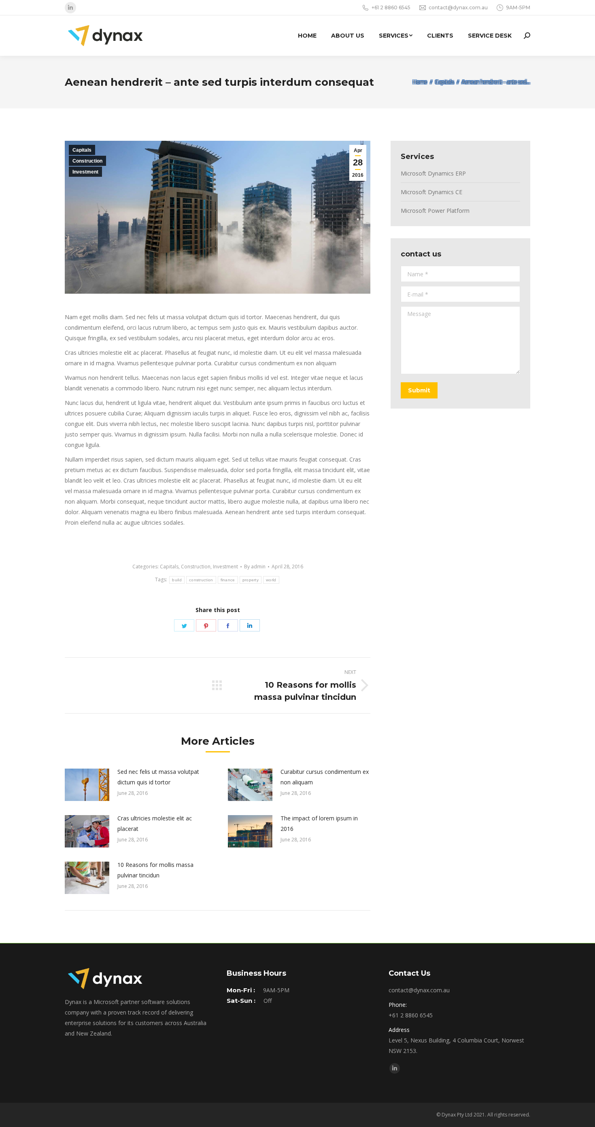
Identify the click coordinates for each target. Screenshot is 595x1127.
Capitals (81, 150)
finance (228, 580)
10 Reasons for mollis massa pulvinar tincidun (155, 870)
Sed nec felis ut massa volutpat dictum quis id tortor (158, 777)
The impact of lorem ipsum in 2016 (319, 823)
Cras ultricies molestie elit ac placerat (154, 823)
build (177, 580)
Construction (87, 161)
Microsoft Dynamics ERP (433, 173)
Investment (85, 172)
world (271, 580)
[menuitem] (307, 35)
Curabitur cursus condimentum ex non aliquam (324, 777)
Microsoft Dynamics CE (431, 192)
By (255, 566)
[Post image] (87, 785)
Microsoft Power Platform (435, 210)
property (250, 580)
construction (201, 580)
